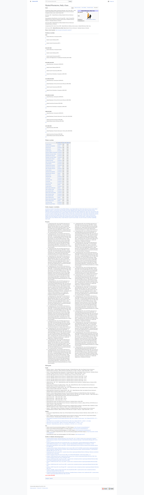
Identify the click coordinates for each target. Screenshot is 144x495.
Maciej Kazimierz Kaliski (75, 211)
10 (45, 75)
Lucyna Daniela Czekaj (57, 210)
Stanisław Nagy (48, 176)
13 (45, 88)
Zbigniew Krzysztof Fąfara (50, 203)
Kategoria (47, 478)
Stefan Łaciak (88, 212)
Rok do (68, 142)
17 (45, 104)
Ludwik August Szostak (90, 216)
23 (45, 132)
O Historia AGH (39, 488)
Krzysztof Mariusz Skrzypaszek (77, 215)
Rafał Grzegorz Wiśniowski (50, 187)
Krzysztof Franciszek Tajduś (73, 217)
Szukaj (70, 1)
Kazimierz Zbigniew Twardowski (51, 152)
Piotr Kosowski (93, 211)
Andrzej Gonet (48, 147)
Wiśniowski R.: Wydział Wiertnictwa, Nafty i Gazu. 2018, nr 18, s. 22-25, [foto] (64, 423)
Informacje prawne (45, 488)
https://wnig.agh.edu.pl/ (80, 434)
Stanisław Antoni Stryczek (50, 155)
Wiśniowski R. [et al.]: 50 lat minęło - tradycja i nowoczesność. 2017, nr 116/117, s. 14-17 (65, 422)
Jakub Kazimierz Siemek (50, 158)
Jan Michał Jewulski (66, 211)
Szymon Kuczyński (50, 212)
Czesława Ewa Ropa (49, 160)
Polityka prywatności (33, 488)
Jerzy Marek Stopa (61, 216)
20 (45, 117)
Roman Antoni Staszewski (53, 216)
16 (45, 101)
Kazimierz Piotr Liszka (73, 212)
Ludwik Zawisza (48, 144)
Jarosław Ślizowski (64, 217)
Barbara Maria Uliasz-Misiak (51, 192)
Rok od (63, 142)
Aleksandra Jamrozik (59, 211)
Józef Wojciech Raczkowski (65, 213)
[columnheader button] (51, 143)
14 (45, 91)
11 (45, 81)
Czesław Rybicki (48, 163)
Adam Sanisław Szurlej (50, 189)
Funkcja (59, 142)
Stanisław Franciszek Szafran (51, 157)
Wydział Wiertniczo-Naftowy (91, 19)
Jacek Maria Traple (90, 217)
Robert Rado (72, 213)
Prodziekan (60, 144)
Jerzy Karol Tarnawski (83, 217)
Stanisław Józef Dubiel (66, 210)
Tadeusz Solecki (86, 215)
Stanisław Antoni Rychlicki (50, 145)
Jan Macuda (48, 178)
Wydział (51, 478)
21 (45, 122)
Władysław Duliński (74, 210)
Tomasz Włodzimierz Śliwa (56, 217)
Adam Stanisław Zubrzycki (50, 168)
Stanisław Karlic (82, 211)
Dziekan (59, 145)
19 (45, 114)
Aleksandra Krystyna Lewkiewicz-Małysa (61, 212)
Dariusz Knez (88, 211)
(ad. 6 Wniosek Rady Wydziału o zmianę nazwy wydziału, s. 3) (68, 454)
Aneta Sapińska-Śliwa (49, 195)
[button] (31, 1)
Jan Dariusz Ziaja (49, 179)
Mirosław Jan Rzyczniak (49, 215)
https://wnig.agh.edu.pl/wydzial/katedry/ (82, 427)
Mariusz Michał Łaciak (50, 197)
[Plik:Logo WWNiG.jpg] (89, 15)
